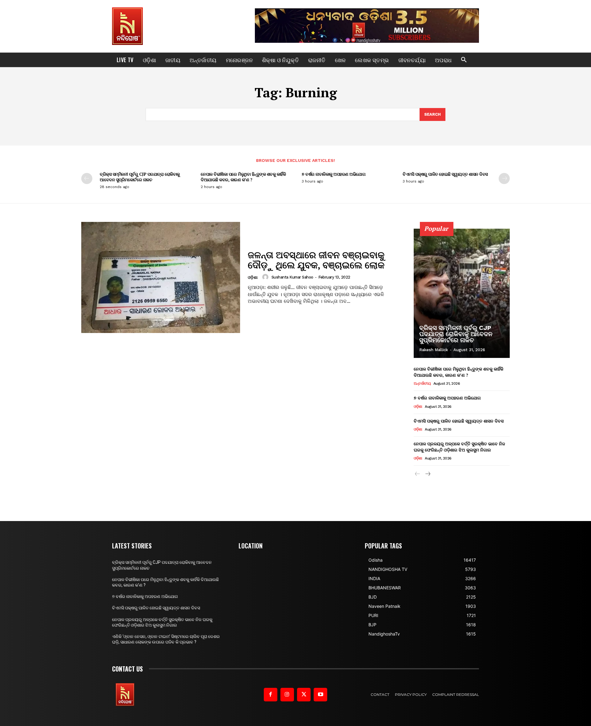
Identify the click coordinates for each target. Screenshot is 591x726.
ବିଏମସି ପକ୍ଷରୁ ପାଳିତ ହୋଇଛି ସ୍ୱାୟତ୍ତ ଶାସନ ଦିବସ (445, 174)
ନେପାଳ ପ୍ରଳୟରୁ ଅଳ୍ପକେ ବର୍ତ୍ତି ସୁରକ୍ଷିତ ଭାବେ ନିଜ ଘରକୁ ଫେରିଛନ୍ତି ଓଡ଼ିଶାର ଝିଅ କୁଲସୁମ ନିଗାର (459, 447)
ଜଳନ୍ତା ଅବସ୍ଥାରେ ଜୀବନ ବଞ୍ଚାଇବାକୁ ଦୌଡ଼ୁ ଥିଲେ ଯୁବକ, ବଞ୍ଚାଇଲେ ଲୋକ (316, 260)
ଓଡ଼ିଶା (253, 277)
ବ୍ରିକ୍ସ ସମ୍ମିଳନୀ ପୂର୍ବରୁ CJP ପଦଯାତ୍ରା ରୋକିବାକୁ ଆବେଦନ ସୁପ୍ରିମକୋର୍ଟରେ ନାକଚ (140, 177)
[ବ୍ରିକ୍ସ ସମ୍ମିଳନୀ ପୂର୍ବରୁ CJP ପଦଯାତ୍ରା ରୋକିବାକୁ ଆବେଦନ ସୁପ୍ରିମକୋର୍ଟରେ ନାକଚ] (462, 293)
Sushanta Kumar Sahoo (292, 277)
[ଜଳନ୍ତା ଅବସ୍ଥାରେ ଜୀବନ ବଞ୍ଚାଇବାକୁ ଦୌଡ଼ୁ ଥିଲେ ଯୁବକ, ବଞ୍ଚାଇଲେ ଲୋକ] (160, 277)
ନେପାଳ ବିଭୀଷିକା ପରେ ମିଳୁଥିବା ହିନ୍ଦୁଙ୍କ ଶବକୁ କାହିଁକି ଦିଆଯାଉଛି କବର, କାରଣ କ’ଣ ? (243, 177)
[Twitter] (304, 694)
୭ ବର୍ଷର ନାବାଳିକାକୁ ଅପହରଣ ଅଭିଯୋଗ (333, 174)
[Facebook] (270, 694)
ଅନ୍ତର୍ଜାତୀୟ (422, 383)
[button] (463, 60)
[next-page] (504, 178)
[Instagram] (287, 694)
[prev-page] (86, 178)
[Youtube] (320, 694)
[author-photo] (266, 277)
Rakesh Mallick (433, 349)
